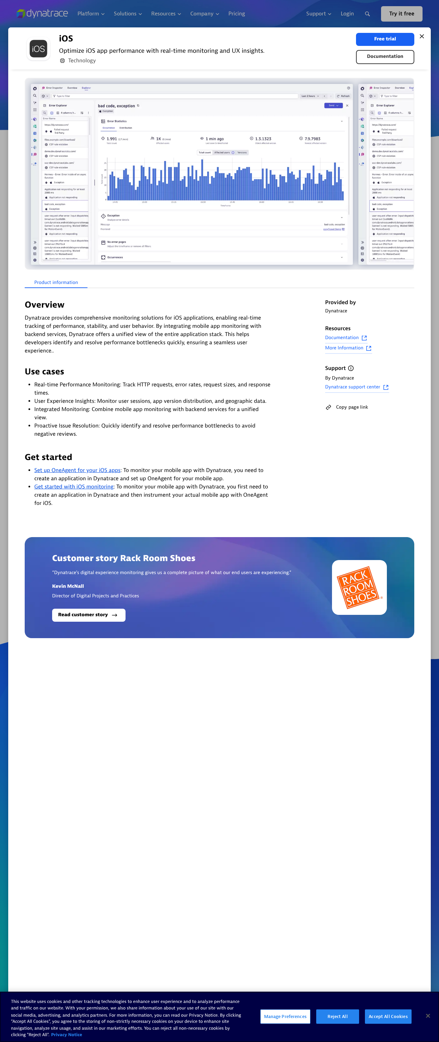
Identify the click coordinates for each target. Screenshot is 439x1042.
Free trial (385, 39)
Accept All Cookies (388, 1016)
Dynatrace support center (352, 387)
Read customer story (83, 615)
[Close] (421, 36)
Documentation (385, 57)
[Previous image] (30, 174)
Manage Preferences (285, 1016)
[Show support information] (350, 368)
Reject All (337, 1016)
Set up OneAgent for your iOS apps (77, 470)
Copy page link (352, 407)
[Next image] (408, 174)
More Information (344, 348)
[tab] (56, 283)
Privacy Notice (66, 1035)
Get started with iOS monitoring (74, 486)
